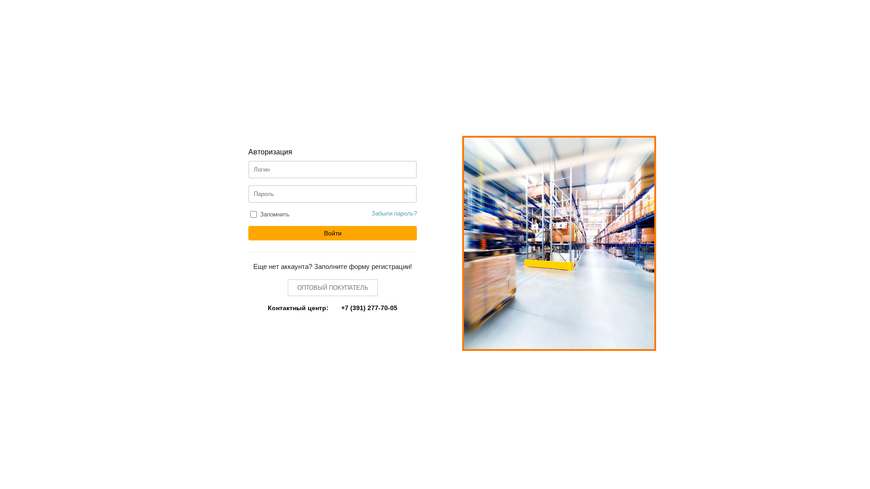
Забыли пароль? (394, 213)
